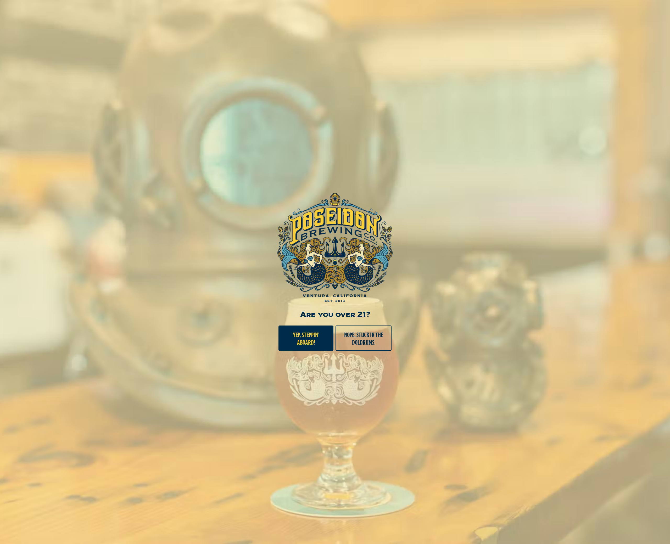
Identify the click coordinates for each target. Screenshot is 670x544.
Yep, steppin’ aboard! (306, 338)
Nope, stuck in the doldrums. (363, 338)
